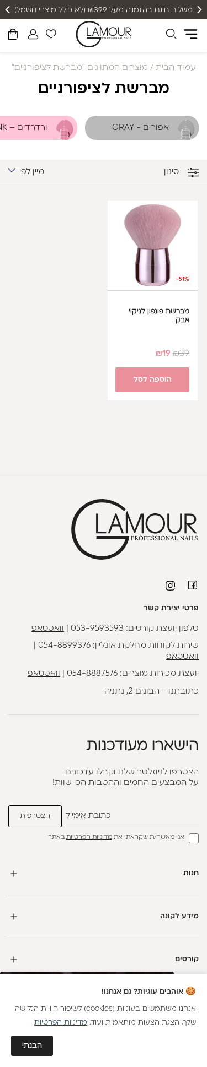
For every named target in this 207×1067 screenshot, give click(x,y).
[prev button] (199, 9)
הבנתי (32, 1045)
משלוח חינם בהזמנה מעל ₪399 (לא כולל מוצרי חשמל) (103, 10)
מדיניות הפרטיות (89, 838)
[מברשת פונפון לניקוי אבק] (153, 246)
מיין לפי (31, 172)
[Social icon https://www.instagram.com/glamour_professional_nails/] (171, 586)
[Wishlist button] (50, 36)
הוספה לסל (153, 379)
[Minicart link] (13, 36)
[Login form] (33, 34)
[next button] (8, 9)
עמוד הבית (176, 68)
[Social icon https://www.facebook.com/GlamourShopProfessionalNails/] (193, 585)
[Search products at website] (171, 36)
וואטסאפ (47, 629)
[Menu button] (190, 34)
